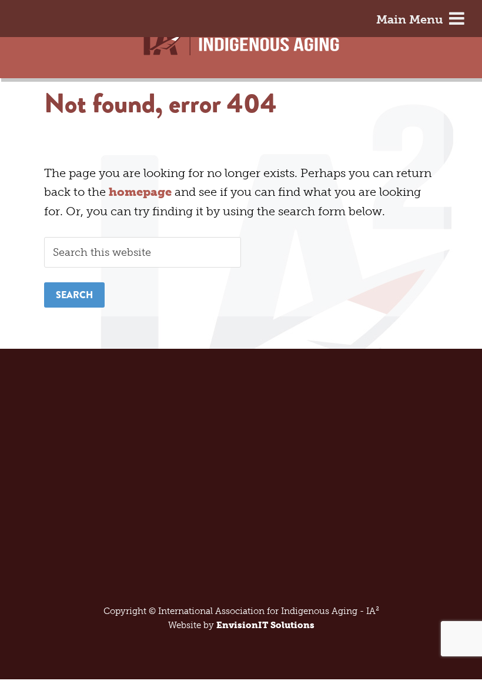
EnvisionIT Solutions (265, 625)
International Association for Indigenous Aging (241, 46)
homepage (140, 192)
